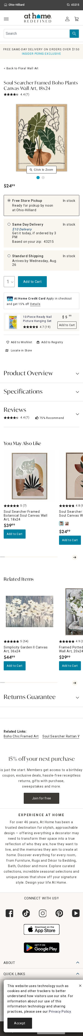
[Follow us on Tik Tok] (25, 913)
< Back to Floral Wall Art (21, 68)
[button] (38, 18)
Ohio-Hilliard (26, 210)
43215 (49, 241)
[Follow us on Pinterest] (58, 913)
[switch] (19, 342)
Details (35, 304)
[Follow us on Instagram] (41, 913)
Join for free (41, 798)
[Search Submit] (74, 34)
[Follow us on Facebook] (8, 913)
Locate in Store (21, 350)
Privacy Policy (60, 1011)
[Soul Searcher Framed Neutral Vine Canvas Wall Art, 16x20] (67, 523)
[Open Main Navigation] (6, 19)
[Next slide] (74, 557)
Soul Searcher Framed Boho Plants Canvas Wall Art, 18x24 (41, 86)
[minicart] (76, 19)
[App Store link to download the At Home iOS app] (41, 928)
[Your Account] (67, 19)
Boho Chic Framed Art (21, 736)
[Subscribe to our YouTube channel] (75, 913)
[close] (80, 986)
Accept (19, 1023)
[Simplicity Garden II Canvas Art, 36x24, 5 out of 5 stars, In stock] (29, 611)
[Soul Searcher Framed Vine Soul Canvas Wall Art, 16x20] (62, 523)
